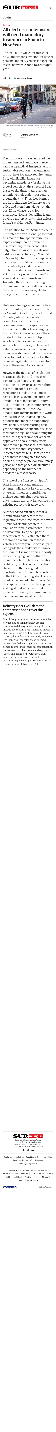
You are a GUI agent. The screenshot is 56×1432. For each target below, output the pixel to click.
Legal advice (19, 1157)
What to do (29, 1177)
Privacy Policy (47, 1157)
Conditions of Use (32, 1157)
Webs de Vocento (45, 1187)
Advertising (39, 1160)
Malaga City (42, 1170)
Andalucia (24, 1174)
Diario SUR (13, 1170)
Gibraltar (40, 1174)
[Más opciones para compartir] (9, 78)
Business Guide (32, 1180)
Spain (7, 17)
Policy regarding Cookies (28, 1164)
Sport (38, 1177)
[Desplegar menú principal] (51, 7)
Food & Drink (17, 1177)
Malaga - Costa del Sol (28, 1170)
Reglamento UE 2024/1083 (22, 1160)
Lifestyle (50, 1174)
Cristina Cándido (29, 134)
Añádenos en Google (24, 78)
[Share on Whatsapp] (4, 78)
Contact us (8, 1157)
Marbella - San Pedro (10, 1174)
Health (7, 1177)
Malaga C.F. (46, 1177)
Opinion (21, 1180)
